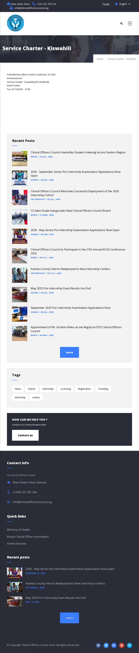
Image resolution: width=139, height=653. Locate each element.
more (69, 352)
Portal (106, 4)
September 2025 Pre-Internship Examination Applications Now (70, 308)
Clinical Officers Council (35, 645)
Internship (38, 199)
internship (20, 397)
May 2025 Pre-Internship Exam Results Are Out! (61, 288)
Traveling (103, 388)
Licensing (66, 388)
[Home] (15, 23)
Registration (84, 388)
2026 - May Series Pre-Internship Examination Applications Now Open (75, 230)
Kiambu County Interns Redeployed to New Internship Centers (70, 269)
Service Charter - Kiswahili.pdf (22, 81)
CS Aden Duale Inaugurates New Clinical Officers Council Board (71, 210)
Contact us (25, 435)
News (34, 156)
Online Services (16, 543)
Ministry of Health (18, 530)
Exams (34, 180)
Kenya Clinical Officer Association (28, 536)
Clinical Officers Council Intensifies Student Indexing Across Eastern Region (78, 152)
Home (100, 58)
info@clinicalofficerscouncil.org (32, 502)
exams (36, 397)
